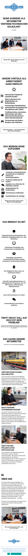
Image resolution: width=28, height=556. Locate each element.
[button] (14, 60)
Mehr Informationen (16, 553)
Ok (8, 553)
